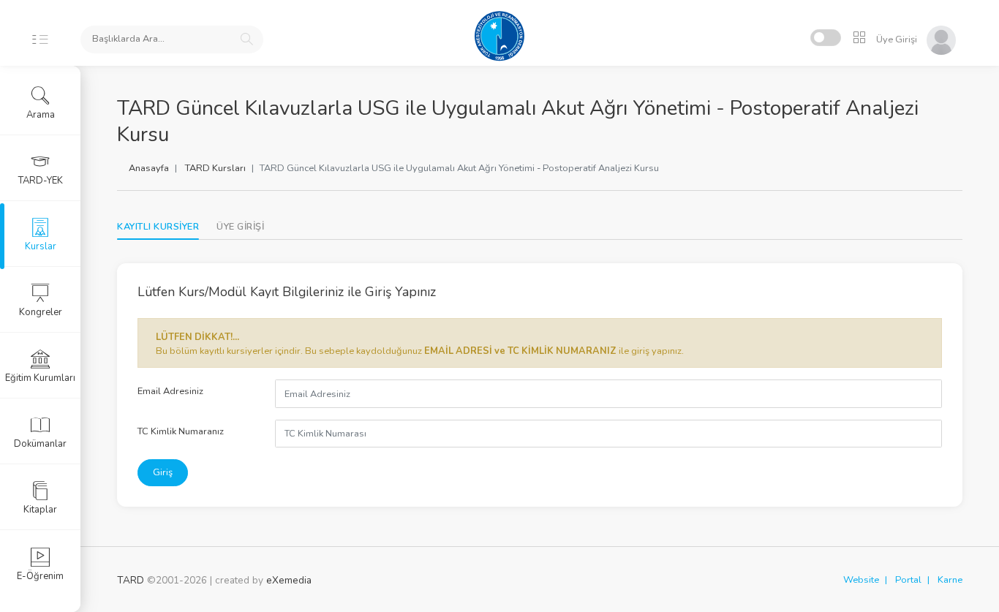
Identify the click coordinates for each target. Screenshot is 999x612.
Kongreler (40, 312)
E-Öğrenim (40, 576)
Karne (950, 579)
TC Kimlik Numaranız (180, 431)
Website (861, 579)
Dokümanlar (40, 443)
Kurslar (40, 246)
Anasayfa (149, 168)
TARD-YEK (40, 180)
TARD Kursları (215, 168)
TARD (130, 580)
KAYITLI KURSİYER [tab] (158, 226)
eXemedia (289, 580)
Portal (908, 579)
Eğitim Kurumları (40, 378)
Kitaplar (40, 509)
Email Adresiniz (170, 391)
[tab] (240, 227)
